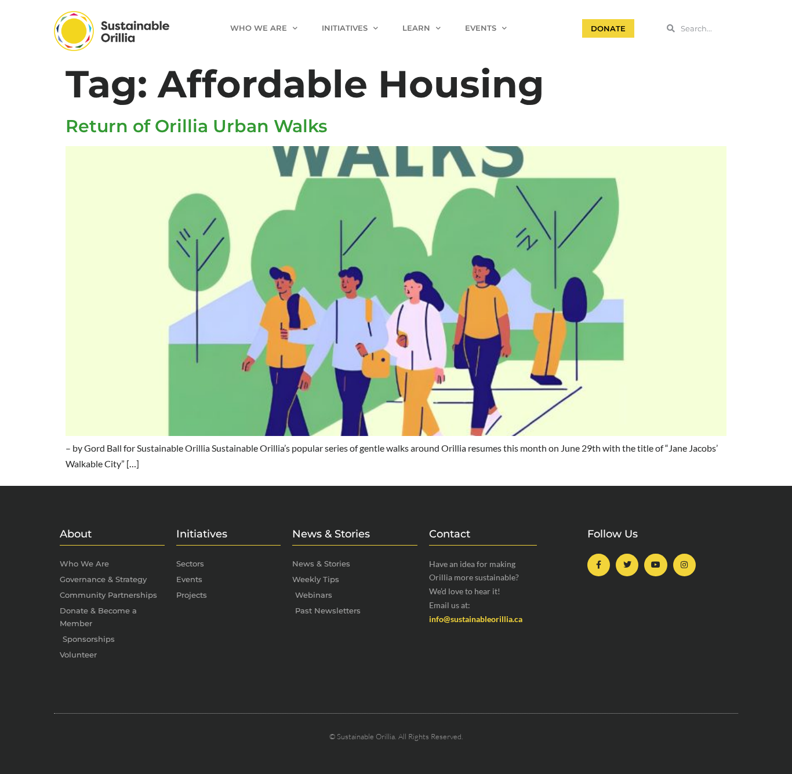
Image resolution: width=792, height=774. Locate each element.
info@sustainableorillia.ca (475, 619)
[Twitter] (627, 565)
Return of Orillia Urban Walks (196, 126)
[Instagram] (684, 565)
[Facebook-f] (598, 565)
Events (480, 28)
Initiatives (345, 28)
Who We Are (258, 28)
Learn (416, 28)
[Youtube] (655, 565)
